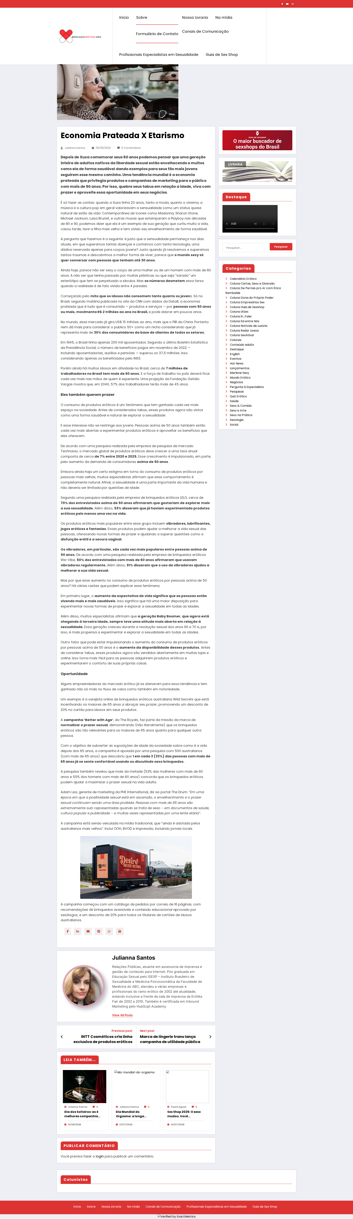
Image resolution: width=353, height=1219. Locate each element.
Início (124, 17)
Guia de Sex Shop (222, 54)
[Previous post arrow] (62, 1037)
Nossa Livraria (195, 17)
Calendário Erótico (243, 279)
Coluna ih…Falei (240, 316)
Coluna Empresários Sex (247, 302)
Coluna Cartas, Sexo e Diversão (252, 283)
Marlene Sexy (239, 373)
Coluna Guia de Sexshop (247, 307)
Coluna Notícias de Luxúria (248, 326)
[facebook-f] (282, 4)
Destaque (237, 349)
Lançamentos (239, 368)
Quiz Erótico (238, 396)
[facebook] (67, 931)
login (100, 1156)
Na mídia (223, 17)
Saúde (234, 401)
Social (234, 424)
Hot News (236, 363)
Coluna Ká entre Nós (244, 321)
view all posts (122, 1015)
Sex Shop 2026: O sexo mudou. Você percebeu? (184, 1114)
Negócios (236, 382)
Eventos (235, 359)
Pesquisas (237, 391)
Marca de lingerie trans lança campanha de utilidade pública (170, 1039)
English (235, 354)
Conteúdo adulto (242, 345)
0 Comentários (131, 148)
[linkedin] (77, 931)
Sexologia (236, 420)
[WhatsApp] (109, 931)
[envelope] (88, 931)
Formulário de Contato (157, 33)
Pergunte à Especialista (247, 387)
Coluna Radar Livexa (244, 330)
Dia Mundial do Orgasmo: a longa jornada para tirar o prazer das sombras (131, 1114)
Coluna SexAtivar (242, 335)
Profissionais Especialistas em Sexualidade (158, 54)
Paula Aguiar (178, 1106)
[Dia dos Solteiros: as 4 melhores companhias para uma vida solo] (84, 1086)
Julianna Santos (75, 148)
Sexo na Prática (241, 415)
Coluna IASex (239, 312)
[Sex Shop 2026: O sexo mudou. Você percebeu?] (187, 1086)
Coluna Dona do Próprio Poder (252, 298)
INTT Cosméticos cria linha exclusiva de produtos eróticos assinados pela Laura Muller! (103, 1039)
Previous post (122, 1031)
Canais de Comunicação (205, 31)
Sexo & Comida (241, 406)
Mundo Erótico (240, 377)
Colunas (235, 340)
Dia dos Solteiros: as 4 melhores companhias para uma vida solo (82, 1114)
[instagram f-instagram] (292, 4)
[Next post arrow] (210, 1037)
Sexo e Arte (238, 410)
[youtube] (287, 4)
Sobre (141, 17)
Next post (147, 1031)
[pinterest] (99, 931)
